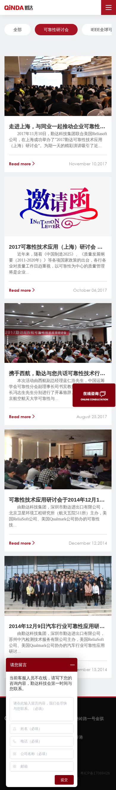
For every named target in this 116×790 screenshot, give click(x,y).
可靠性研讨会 (56, 29)
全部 (17, 29)
